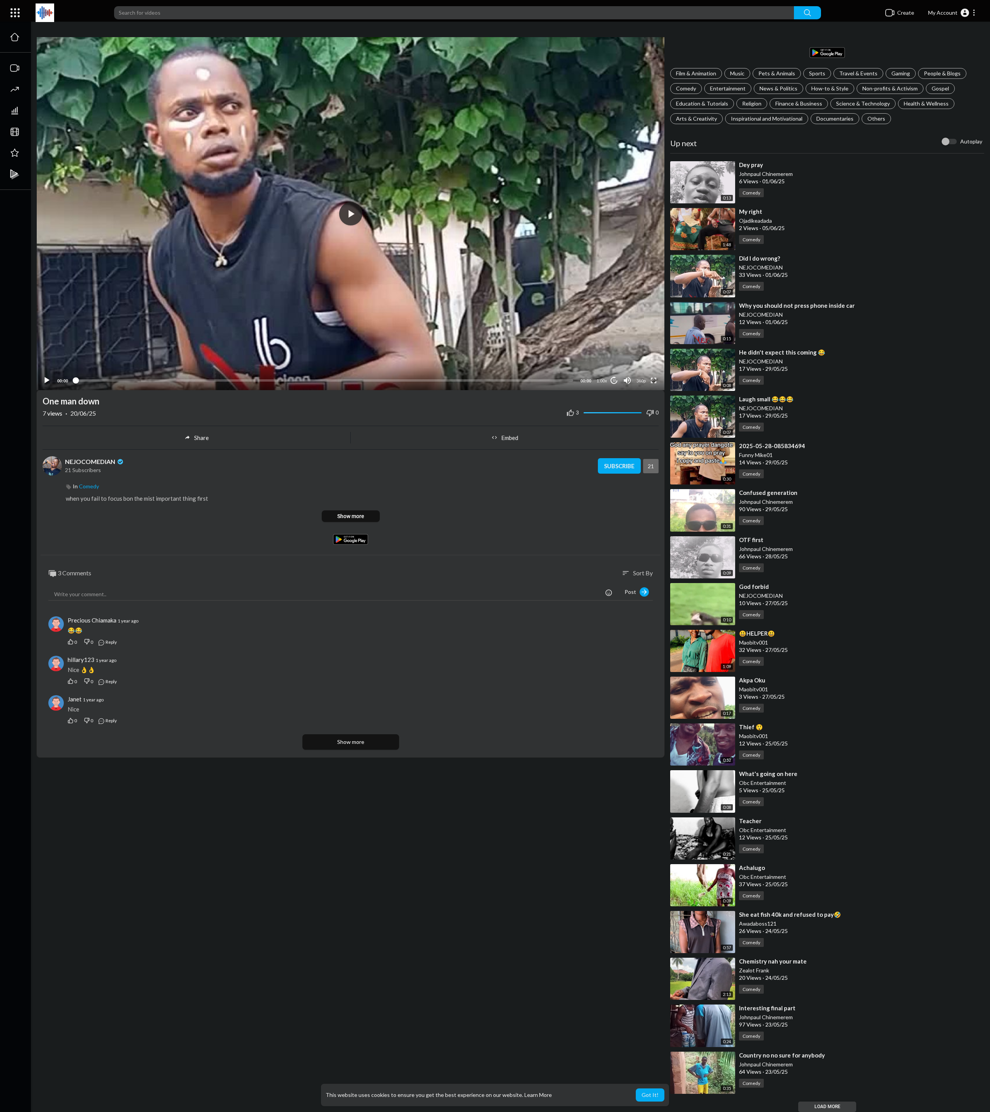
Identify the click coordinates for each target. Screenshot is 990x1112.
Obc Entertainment (762, 782)
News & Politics (778, 88)
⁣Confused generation (768, 492)
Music (737, 73)
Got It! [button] (650, 1095)
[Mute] (627, 380)
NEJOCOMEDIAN (761, 267)
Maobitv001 (753, 642)
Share (201, 437)
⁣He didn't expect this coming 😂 (782, 352)
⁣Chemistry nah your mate (773, 961)
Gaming (900, 73)
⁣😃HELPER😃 (757, 633)
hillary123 (81, 659)
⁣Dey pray (751, 164)
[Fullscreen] (653, 380)
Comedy (686, 88)
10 (614, 380)
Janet (75, 699)
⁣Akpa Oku (752, 680)
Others (876, 118)
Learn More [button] (538, 1095)
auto (638, 362)
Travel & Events (858, 73)
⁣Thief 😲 (751, 726)
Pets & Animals (776, 73)
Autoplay (971, 141)
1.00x (602, 381)
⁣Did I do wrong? (759, 258)
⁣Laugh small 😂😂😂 (766, 399)
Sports (817, 73)
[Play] (47, 380)
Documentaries (834, 118)
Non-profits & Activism (890, 88)
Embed (509, 437)
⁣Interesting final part (767, 1008)
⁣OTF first (751, 539)
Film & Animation (696, 73)
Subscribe (619, 465)
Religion (751, 103)
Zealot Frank (754, 970)
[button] (952, 13)
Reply (111, 642)
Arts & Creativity (696, 118)
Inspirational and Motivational (766, 118)
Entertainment (728, 88)
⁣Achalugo (752, 867)
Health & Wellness (926, 103)
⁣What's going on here (768, 773)
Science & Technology (863, 103)
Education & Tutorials (702, 103)
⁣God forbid (754, 586)
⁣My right (750, 211)
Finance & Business (798, 103)
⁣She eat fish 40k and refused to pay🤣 (790, 914)
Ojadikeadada (755, 220)
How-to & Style (829, 88)
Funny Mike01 (756, 455)
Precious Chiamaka (93, 620)
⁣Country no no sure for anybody (782, 1055)
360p (641, 381)
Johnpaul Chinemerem (766, 174)
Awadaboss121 (758, 923)
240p (639, 350)
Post (632, 591)
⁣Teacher (750, 820)
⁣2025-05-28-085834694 (772, 445)
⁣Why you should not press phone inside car (797, 305)
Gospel (940, 88)
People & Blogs (942, 73)
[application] (350, 213)
